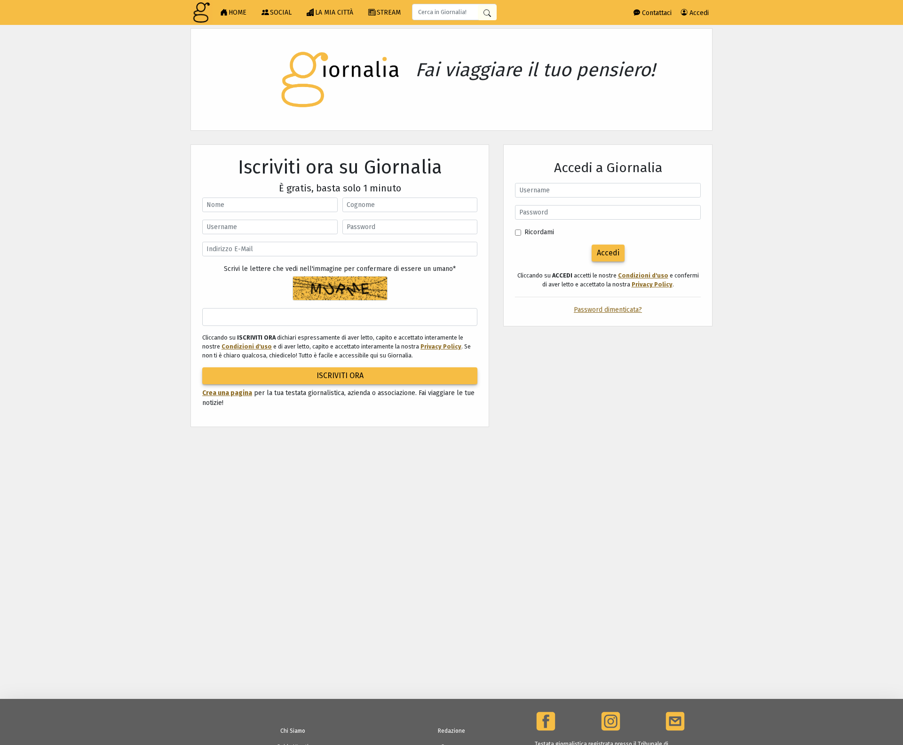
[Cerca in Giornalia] (487, 12)
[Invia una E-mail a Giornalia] (675, 721)
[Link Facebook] (546, 721)
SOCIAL (281, 12)
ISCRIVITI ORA (340, 375)
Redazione (451, 731)
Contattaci (656, 13)
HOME (237, 12)
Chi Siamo (292, 731)
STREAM (389, 12)
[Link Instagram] (611, 721)
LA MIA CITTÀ (334, 12)
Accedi (698, 13)
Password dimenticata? (608, 310)
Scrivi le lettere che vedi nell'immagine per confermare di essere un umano (340, 269)
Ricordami (539, 232)
